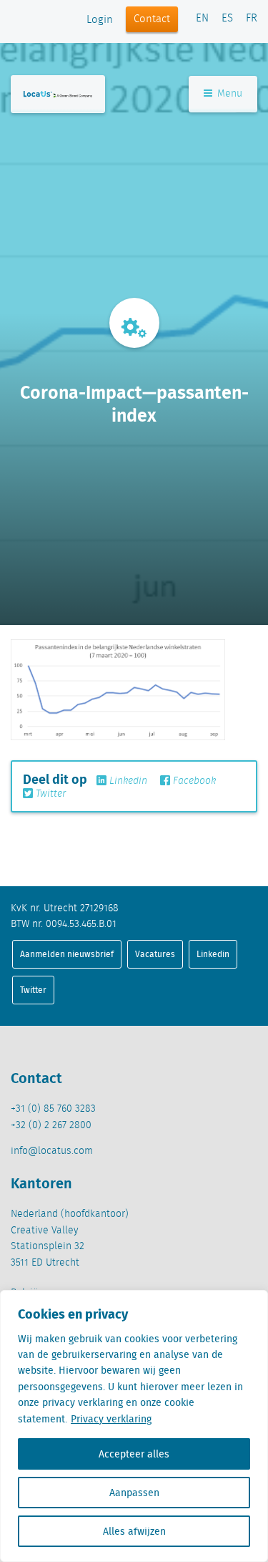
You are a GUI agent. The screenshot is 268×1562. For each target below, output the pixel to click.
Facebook (193, 781)
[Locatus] (58, 94)
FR (251, 18)
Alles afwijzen (134, 1531)
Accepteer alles (134, 1454)
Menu (228, 94)
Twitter (49, 793)
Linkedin (126, 781)
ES (227, 18)
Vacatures (155, 954)
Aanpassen (134, 1492)
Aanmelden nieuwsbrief (67, 954)
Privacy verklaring (111, 1419)
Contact (152, 19)
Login (99, 20)
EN (202, 18)
